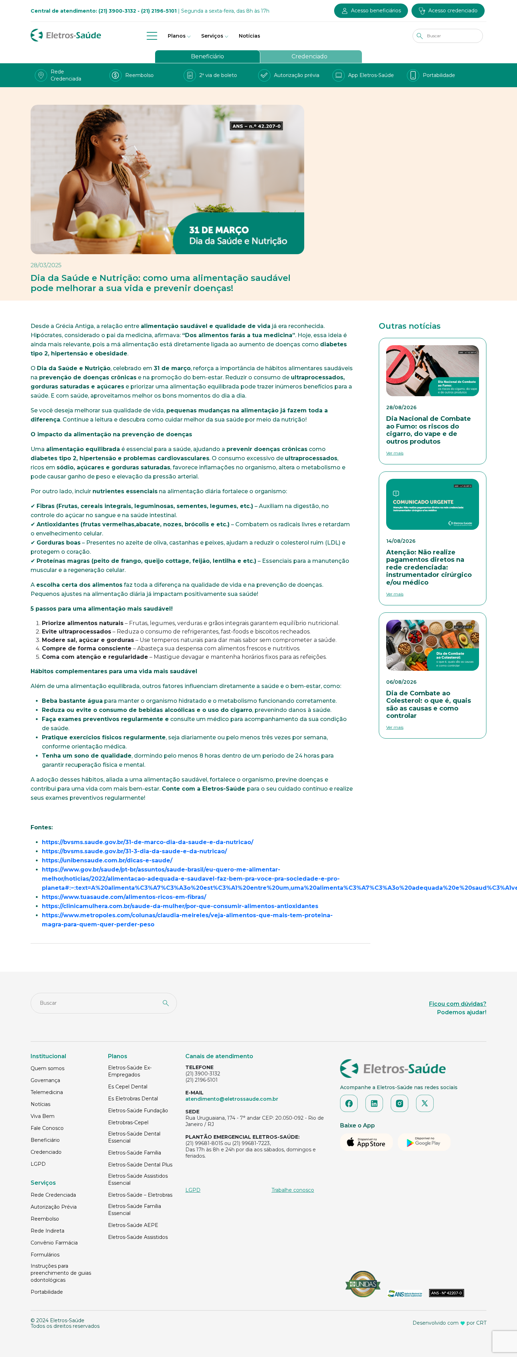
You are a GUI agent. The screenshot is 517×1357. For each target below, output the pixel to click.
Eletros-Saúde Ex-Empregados (130, 1071)
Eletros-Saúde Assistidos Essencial (138, 1179)
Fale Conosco (47, 1128)
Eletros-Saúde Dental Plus (140, 1165)
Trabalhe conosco (293, 1190)
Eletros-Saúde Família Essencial (134, 1209)
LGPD (38, 1164)
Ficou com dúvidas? (457, 1004)
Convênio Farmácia (54, 1243)
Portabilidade (47, 1292)
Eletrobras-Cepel (128, 1122)
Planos (177, 36)
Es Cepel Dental (127, 1086)
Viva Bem (43, 1116)
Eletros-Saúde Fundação (138, 1110)
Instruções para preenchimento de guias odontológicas (61, 1273)
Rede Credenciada (53, 1195)
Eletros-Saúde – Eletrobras (140, 1195)
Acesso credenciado (453, 10)
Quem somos (47, 1068)
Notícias (249, 36)
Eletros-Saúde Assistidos (138, 1237)
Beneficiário (207, 56)
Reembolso (45, 1219)
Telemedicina (47, 1092)
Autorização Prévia (54, 1207)
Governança (45, 1080)
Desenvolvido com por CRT (449, 1323)
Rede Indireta (47, 1231)
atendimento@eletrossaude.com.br (231, 1099)
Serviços (212, 36)
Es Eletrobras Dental (133, 1098)
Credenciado (309, 56)
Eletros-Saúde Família (134, 1153)
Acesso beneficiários (376, 10)
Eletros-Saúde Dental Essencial (134, 1137)
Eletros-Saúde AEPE (133, 1225)
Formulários (45, 1255)
